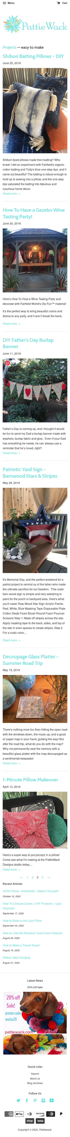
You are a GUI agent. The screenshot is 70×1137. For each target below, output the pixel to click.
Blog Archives (35, 1083)
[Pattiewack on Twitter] (18, 1101)
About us (35, 1078)
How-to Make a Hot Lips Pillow (22, 921)
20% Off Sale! (35, 987)
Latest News (35, 980)
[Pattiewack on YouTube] (52, 1101)
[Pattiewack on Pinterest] (35, 1101)
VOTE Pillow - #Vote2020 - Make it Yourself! (30, 891)
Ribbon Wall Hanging (16, 957)
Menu (11, 3)
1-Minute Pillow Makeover (30, 780)
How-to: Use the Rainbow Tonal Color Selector (32, 933)
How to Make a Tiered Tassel (21, 945)
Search (35, 1073)
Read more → (11, 193)
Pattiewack (45, 1129)
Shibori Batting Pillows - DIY (33, 56)
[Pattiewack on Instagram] (43, 1101)
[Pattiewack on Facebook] (27, 1101)
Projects (10, 47)
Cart (64, 3)
